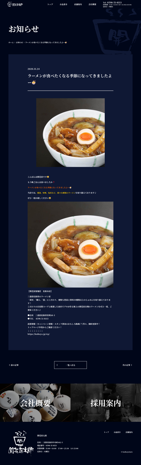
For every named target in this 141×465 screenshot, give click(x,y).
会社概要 (92, 4)
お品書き (63, 4)
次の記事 (126, 365)
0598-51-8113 (114, 2)
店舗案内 (78, 4)
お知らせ (19, 42)
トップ (50, 4)
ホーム (11, 42)
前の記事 (15, 365)
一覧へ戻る (70, 365)
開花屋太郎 (42, 435)
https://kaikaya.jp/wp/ (39, 334)
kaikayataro (128, 452)
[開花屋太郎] (15, 4)
